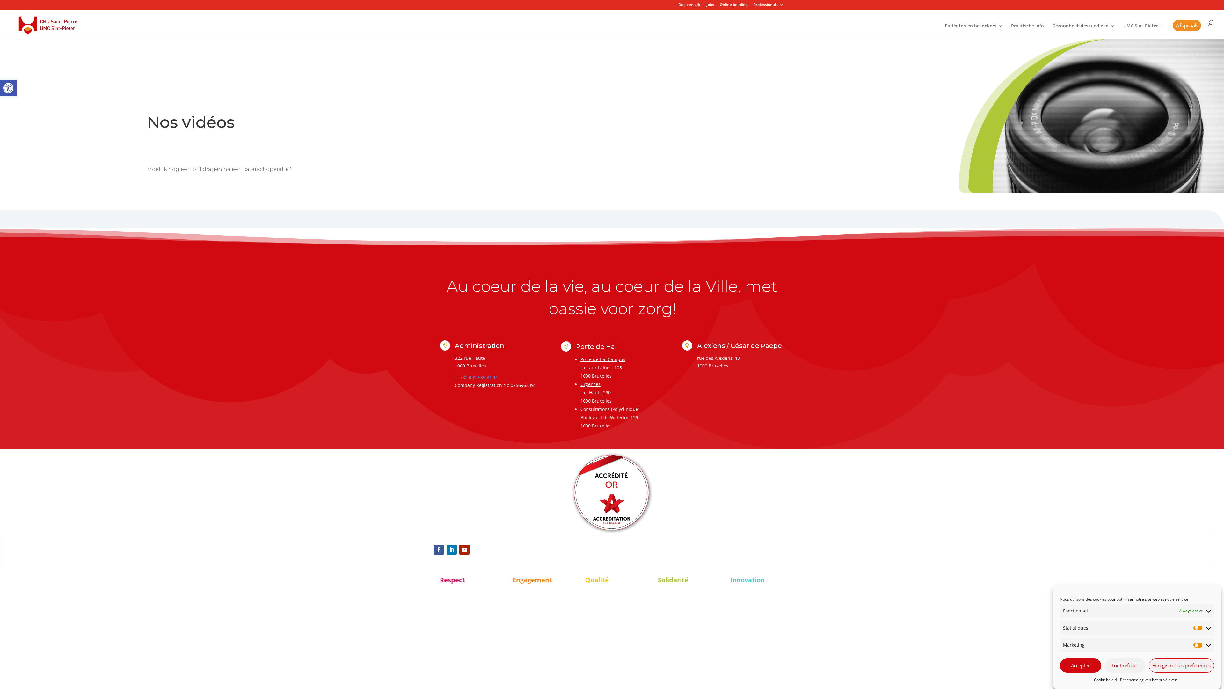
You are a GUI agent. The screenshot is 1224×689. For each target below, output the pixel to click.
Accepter (1080, 666)
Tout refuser (1124, 666)
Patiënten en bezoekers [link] (970, 26)
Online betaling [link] (734, 5)
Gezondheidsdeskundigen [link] (1080, 26)
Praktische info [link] (1027, 26)
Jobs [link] (710, 5)
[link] (8, 88)
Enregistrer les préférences (1181, 666)
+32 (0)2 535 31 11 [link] (479, 377)
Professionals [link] (766, 5)
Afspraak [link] (1187, 25)
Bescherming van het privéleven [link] (1148, 680)
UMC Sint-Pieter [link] (1140, 26)
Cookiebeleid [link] (1105, 680)
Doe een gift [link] (689, 5)
